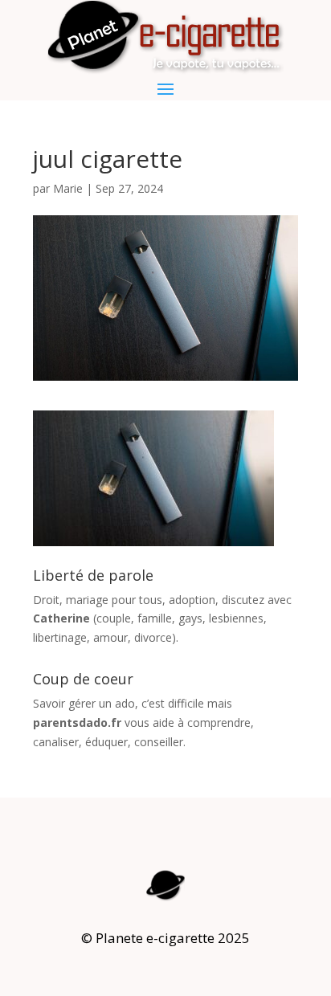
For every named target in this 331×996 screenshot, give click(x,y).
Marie (68, 188)
